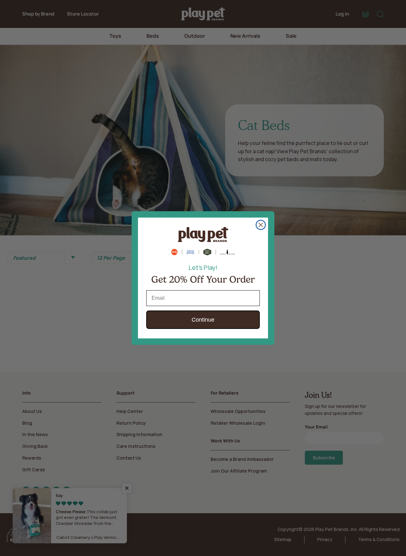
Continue (203, 320)
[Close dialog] (260, 225)
